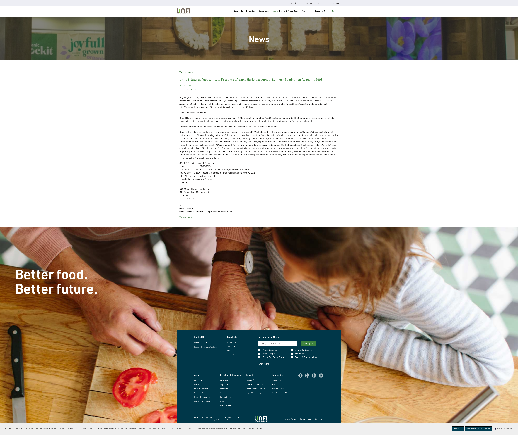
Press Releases (270, 350)
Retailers (224, 380)
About (293, 3)
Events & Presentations (306, 357)
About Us (198, 380)
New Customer (278, 393)
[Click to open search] (333, 11)
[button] (503, 428)
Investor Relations (202, 401)
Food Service (225, 405)
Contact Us (231, 346)
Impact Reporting (253, 393)
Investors (335, 3)
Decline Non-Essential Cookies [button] (478, 429)
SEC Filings (231, 342)
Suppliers (224, 384)
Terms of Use (305, 419)
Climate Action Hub (254, 388)
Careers (320, 3)
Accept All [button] (457, 429)
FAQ (273, 384)
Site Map (318, 419)
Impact (306, 3)
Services (224, 393)
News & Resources (202, 397)
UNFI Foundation (253, 384)
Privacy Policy (179, 428)
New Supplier (277, 388)
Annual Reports (270, 354)
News (228, 350)
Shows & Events (233, 355)
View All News (186, 72)
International (225, 397)
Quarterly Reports (303, 350)
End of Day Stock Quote (273, 357)
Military (223, 401)
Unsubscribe (264, 363)
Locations (198, 384)
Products (224, 388)
